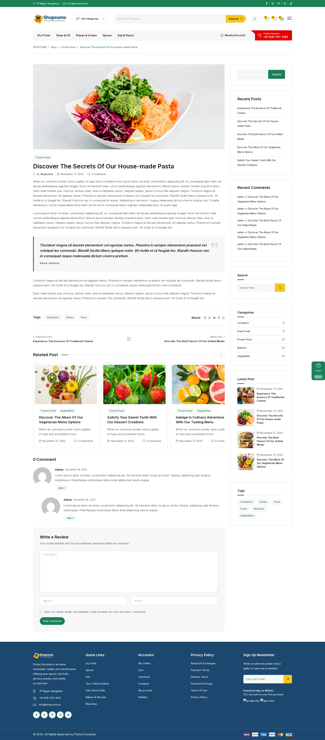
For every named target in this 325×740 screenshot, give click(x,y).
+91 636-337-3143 (275, 37)
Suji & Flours (126, 35)
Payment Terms (200, 670)
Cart (140, 670)
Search (234, 18)
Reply (62, 488)
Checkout (144, 676)
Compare (143, 683)
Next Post (216, 336)
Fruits (243, 508)
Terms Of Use (199, 690)
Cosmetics (53, 317)
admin (59, 469)
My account (145, 690)
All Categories (90, 18)
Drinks (70, 317)
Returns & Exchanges (203, 663)
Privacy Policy (199, 697)
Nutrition (241, 347)
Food (83, 317)
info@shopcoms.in (78, 3)
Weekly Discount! (235, 35)
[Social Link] (266, 3)
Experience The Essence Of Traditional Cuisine (63, 341)
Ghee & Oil (63, 35)
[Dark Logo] (50, 18)
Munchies (91, 704)
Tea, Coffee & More (97, 683)
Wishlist (142, 697)
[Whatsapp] (223, 318)
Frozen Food (43, 157)
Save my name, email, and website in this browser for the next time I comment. (95, 612)
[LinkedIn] (214, 318)
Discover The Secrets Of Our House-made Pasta (270, 419)
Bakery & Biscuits (96, 697)
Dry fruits (43, 35)
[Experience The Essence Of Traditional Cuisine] (245, 395)
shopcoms (46, 174)
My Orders (144, 663)
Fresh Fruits (243, 331)
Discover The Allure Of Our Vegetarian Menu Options (270, 463)
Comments (85, 441)
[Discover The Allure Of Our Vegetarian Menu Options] (245, 461)
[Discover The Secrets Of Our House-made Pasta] (245, 417)
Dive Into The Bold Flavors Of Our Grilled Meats (194, 341)
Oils (88, 676)
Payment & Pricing (201, 683)
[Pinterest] (219, 318)
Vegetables (67, 410)
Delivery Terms (199, 676)
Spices (107, 35)
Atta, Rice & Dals (95, 690)
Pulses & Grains (86, 35)
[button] (289, 18)
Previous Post (44, 336)
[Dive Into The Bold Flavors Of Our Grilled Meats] (245, 439)
